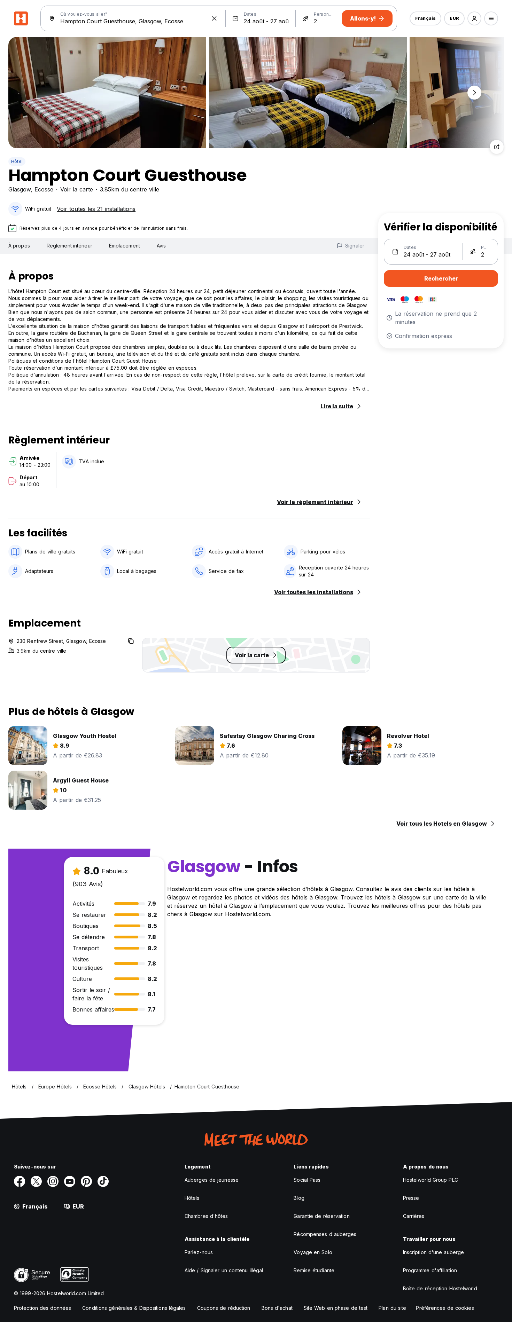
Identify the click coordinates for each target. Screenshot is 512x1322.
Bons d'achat (277, 1308)
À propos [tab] (19, 246)
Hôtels (192, 1198)
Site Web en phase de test (336, 1308)
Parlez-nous (199, 1252)
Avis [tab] (161, 246)
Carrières (414, 1216)
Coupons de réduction (223, 1308)
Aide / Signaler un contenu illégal (224, 1270)
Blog (299, 1198)
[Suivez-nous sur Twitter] (36, 1181)
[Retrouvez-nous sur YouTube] (69, 1181)
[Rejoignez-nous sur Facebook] (19, 1181)
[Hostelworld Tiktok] (103, 1181)
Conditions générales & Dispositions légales (134, 1308)
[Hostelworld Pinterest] (86, 1181)
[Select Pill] (474, 18)
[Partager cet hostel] (497, 147)
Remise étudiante (314, 1270)
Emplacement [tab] (124, 246)
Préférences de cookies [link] (445, 1308)
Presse (411, 1198)
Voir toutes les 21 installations (96, 208)
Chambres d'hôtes (206, 1216)
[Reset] (214, 18)
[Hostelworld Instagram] (53, 1181)
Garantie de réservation (321, 1216)
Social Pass (307, 1180)
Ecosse (43, 189)
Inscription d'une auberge (433, 1252)
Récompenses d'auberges (325, 1234)
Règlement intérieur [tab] (69, 246)
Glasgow (19, 189)
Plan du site (392, 1308)
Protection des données (42, 1308)
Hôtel (17, 161)
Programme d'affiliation (430, 1270)
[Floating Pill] (474, 93)
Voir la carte (76, 189)
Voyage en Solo (313, 1252)
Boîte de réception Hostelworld (440, 1288)
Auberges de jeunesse (212, 1180)
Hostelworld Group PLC (430, 1180)
